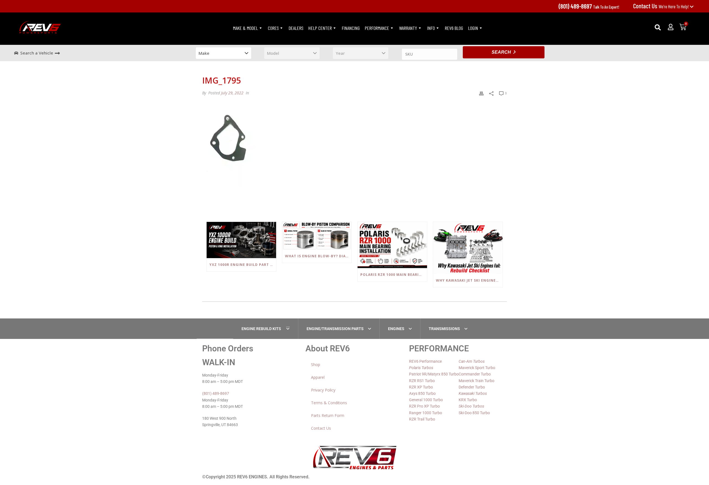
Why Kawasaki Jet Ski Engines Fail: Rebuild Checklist (469, 280)
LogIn (473, 28)
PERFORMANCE (377, 28)
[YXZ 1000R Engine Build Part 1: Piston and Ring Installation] (241, 240)
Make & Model (245, 28)
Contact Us (321, 428)
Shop (315, 364)
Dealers (296, 28)
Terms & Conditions (329, 402)
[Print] (481, 93)
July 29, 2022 (232, 92)
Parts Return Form (327, 415)
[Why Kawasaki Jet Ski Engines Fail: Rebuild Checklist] (468, 248)
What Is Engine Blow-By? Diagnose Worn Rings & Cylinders (318, 256)
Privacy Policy (323, 390)
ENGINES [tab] (396, 328)
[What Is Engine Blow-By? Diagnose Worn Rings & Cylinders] (317, 236)
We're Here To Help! (661, 6)
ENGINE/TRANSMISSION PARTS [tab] (335, 328)
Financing (351, 28)
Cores (273, 28)
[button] (657, 27)
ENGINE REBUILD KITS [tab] (262, 328)
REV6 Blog (454, 28)
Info (431, 28)
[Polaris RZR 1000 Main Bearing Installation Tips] (392, 245)
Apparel (318, 377)
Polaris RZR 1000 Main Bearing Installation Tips (393, 274)
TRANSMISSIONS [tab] (444, 328)
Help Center (320, 28)
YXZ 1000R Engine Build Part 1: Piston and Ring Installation (242, 264)
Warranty (408, 28)
